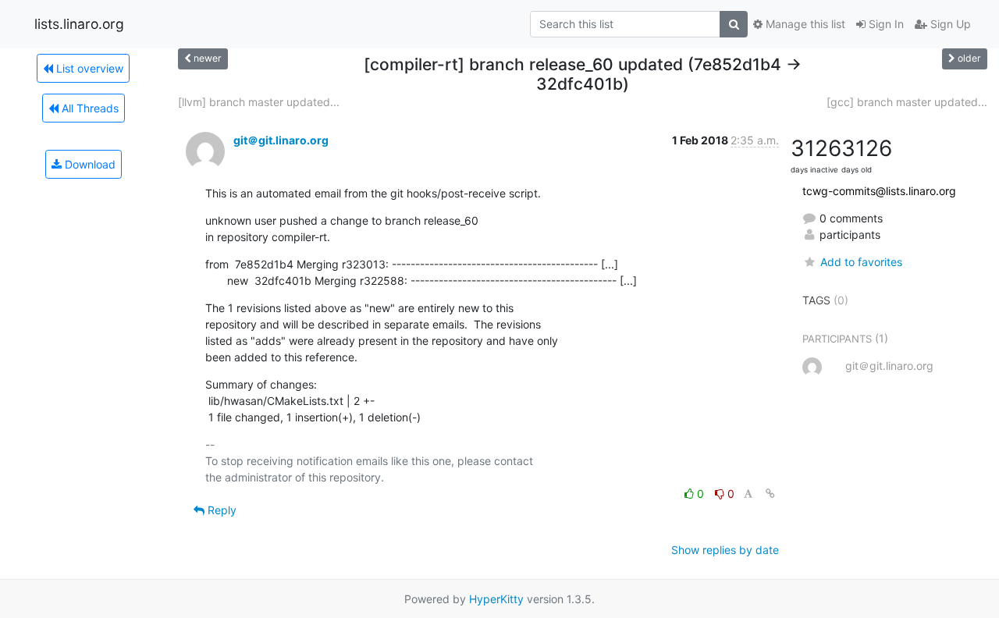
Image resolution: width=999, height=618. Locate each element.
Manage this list (804, 23)
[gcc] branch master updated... (907, 101)
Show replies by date (725, 549)
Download (89, 164)
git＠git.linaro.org (281, 140)
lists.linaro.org (79, 24)
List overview (88, 68)
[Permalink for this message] (770, 493)
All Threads (89, 108)
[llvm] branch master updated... (259, 101)
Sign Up (949, 23)
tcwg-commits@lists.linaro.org (879, 190)
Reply (220, 510)
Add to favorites (860, 261)
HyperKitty (496, 599)
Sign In (885, 23)
